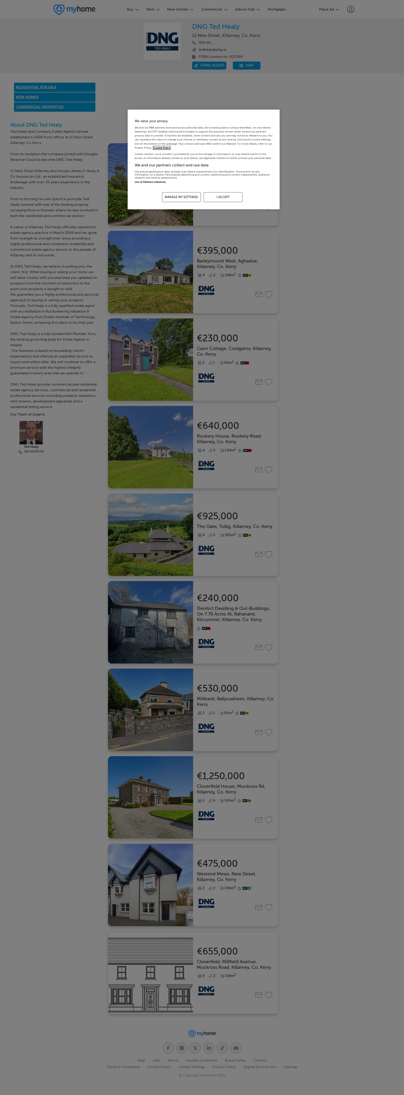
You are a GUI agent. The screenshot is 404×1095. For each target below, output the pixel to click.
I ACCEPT (223, 197)
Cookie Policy (161, 147)
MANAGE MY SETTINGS (181, 197)
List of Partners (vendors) (150, 182)
